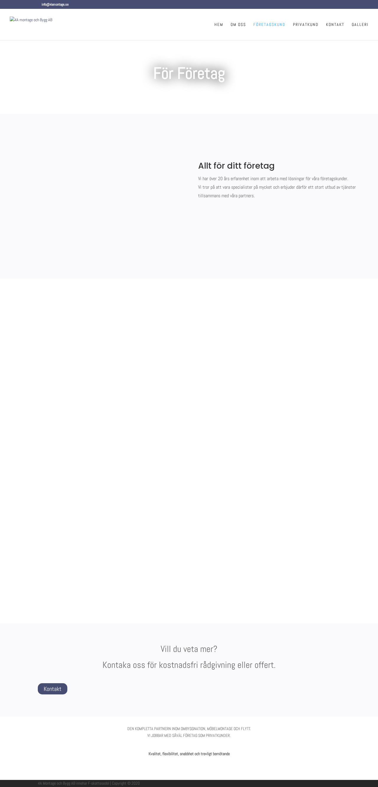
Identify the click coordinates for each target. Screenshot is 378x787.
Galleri (360, 24)
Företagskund (269, 24)
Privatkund (306, 24)
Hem (218, 24)
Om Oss (238, 24)
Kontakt (335, 24)
